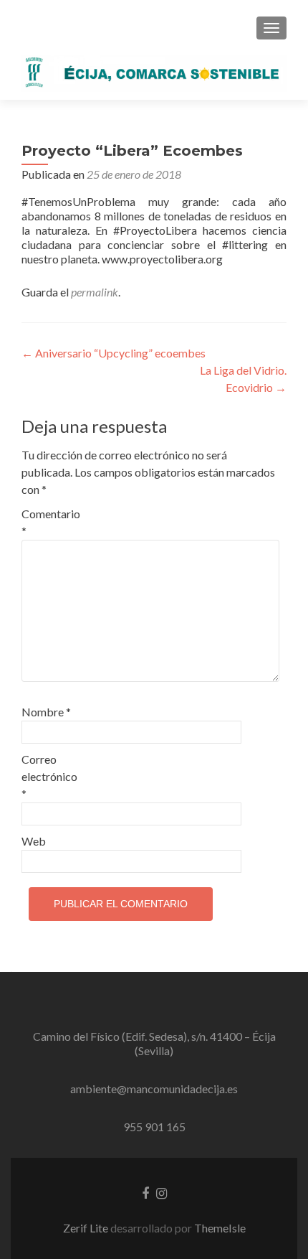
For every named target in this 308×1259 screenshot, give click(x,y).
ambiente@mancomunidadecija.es (154, 1088)
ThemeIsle (220, 1228)
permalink (94, 292)
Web (33, 841)
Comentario (50, 522)
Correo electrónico (49, 776)
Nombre (46, 712)
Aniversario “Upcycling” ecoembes (113, 353)
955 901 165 (154, 1126)
